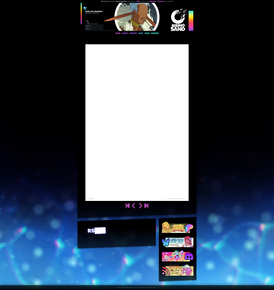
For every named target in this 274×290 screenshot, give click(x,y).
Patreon (161, 1)
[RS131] (134, 206)
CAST (141, 33)
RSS (138, 1)
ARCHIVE (133, 33)
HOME (117, 33)
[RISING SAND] (128, 206)
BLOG (147, 33)
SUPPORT (155, 33)
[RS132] (140, 206)
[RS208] (146, 206)
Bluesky (153, 1)
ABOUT (125, 33)
